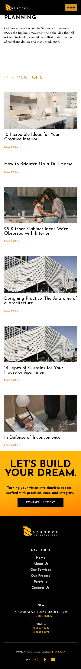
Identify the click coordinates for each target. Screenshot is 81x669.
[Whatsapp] (28, 659)
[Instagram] (36, 659)
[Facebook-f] (45, 659)
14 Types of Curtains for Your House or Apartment (33, 370)
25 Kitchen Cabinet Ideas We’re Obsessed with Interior (36, 231)
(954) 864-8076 (41, 632)
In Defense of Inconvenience (32, 437)
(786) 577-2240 (41, 628)
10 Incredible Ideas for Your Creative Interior (32, 136)
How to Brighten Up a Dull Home (38, 164)
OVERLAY (60, 652)
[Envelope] (53, 659)
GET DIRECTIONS (40, 616)
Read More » (12, 147)
